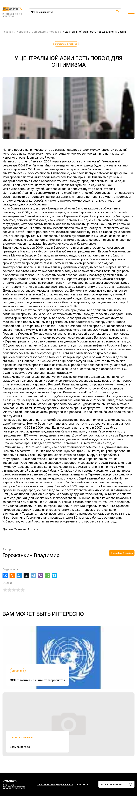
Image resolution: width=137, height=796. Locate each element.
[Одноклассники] (12, 575)
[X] (26, 575)
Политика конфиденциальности (55, 784)
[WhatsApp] (47, 575)
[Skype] (54, 575)
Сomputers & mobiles (66, 43)
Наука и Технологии (22, 737)
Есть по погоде (20, 746)
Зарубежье (18, 670)
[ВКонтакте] (5, 575)
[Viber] (40, 575)
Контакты (82, 784)
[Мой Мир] (19, 575)
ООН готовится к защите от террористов (37, 680)
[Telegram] (33, 575)
